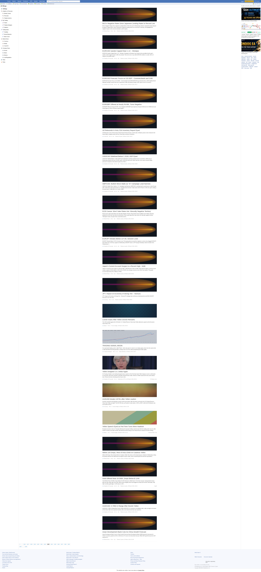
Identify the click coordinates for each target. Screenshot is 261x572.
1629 (69, 544)
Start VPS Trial (257, 3)
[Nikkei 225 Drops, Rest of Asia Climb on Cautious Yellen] (129, 443)
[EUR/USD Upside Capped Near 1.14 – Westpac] (129, 42)
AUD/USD (243, 60)
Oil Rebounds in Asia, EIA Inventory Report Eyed (121, 130)
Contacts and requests (135, 564)
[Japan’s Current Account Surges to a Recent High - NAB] (129, 257)
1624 (52, 544)
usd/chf (248, 60)
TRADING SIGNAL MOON (112, 346)
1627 (62, 544)
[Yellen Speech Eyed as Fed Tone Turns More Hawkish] (129, 417)
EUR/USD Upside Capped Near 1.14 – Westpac (120, 51)
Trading (152, 379)
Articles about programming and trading (10, 555)
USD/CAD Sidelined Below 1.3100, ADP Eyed (119, 156)
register (258, 5)
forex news (246, 68)
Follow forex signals (6, 561)
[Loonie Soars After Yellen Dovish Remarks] (129, 311)
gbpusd (248, 57)
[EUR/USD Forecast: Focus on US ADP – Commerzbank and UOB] (129, 69)
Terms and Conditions (135, 555)
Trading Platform (73, 552)
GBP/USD (243, 59)
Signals (19, 1)
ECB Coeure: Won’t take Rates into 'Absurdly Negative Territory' (126, 211)
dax (258, 62)
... (21, 544)
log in (254, 5)
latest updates (72, 554)
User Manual (72, 557)
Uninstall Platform (70, 567)
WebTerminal (51, 3)
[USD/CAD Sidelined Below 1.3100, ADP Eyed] (129, 147)
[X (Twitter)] (200, 562)
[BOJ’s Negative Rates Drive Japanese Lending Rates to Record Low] (129, 14)
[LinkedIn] (204, 562)
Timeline (132, 554)
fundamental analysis (246, 63)
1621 (41, 544)
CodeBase (10, 3)
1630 (20, 546)
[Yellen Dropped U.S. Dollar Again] (129, 363)
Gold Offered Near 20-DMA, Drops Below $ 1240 (120, 478)
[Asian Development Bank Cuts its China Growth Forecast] (129, 523)
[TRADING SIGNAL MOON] (129, 337)
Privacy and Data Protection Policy (137, 561)
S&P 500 (252, 60)
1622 (45, 544)
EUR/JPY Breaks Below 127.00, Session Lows (120, 239)
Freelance (25, 1)
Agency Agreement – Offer (136, 559)
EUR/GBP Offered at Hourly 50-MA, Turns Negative (122, 104)
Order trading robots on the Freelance (10, 557)
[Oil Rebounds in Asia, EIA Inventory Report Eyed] (129, 121)
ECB (251, 68)
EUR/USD (243, 57)
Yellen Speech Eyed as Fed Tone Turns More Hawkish (123, 426)
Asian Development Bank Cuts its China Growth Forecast (124, 532)
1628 (65, 544)
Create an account (249, 1)
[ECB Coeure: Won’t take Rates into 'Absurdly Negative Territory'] (129, 202)
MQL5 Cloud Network (71, 561)
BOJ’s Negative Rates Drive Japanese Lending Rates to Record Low (128, 23)
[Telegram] (197, 562)
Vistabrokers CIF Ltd (122, 379)
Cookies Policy (133, 562)
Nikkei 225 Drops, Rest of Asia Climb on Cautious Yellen (123, 452)
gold (156, 486)
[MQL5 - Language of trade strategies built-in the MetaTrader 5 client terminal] (3, 1)
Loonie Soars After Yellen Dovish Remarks (118, 320)
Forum (8, 1)
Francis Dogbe (114, 325)
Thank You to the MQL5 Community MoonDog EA (249, 47)
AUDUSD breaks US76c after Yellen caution (119, 399)
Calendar (44, 3)
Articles (3, 3)
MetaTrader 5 (198, 552)
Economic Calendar (208, 556)
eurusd (254, 56)
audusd (255, 66)
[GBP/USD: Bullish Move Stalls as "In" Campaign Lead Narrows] (129, 175)
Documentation (24, 3)
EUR (242, 68)
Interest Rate (152, 432)
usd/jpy (248, 59)
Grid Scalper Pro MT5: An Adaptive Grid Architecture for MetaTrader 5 (250, 30)
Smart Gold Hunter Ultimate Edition (249, 14)
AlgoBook (31, 3)
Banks (105, 325)
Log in (242, 1)
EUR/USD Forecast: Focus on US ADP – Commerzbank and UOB (127, 78)
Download (71, 564)
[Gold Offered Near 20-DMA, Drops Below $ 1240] (129, 469)
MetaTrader (42, 1)
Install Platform (69, 566)
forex (156, 379)
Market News (107, 31)
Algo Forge (16, 3)
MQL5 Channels (198, 556)
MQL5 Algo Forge (70, 562)
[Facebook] (195, 562)
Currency (106, 299)
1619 (35, 544)
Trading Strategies (108, 351)
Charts (3, 567)
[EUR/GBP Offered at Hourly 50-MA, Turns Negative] (129, 95)
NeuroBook (38, 3)
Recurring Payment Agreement (137, 557)
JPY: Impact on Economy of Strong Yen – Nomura (121, 294)
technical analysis (248, 56)
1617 (28, 544)
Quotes (36, 1)
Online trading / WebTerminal (8, 552)
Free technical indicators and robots (10, 554)
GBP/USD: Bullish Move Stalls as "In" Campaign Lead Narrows (126, 184)
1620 (38, 544)
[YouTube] (202, 562)
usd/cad (243, 62)
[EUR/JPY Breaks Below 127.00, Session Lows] (129, 230)
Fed (156, 432)
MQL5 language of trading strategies (74, 559)
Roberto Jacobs (120, 31)
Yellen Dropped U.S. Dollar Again (115, 372)
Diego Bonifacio (122, 351)
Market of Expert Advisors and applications (11, 559)
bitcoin (249, 62)
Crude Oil (106, 136)
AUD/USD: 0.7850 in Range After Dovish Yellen (120, 506)
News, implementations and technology (74, 555)
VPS (31, 1)
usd (251, 59)
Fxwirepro (254, 62)
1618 (31, 544)
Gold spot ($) (244, 65)
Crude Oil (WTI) (244, 66)
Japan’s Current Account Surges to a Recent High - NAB (123, 266)
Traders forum (5, 564)
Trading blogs (5, 566)
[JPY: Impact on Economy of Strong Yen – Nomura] (129, 285)
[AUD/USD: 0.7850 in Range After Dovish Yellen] (129, 497)
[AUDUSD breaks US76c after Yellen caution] (129, 390)
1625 (55, 544)
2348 (26, 546)
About (131, 552)
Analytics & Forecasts (108, 58)
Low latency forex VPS (7, 562)
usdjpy (255, 57)
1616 (24, 544)
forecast (257, 60)
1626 (58, 544)
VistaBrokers (254, 63)
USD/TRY (251, 66)
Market (14, 1)
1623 (48, 544)
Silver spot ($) (251, 65)
